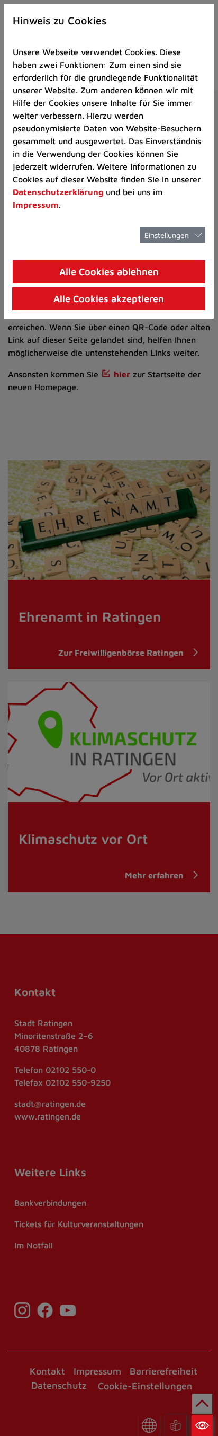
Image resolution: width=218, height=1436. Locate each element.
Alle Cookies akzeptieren (108, 298)
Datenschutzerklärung (58, 192)
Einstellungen (166, 235)
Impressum (36, 204)
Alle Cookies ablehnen (109, 271)
